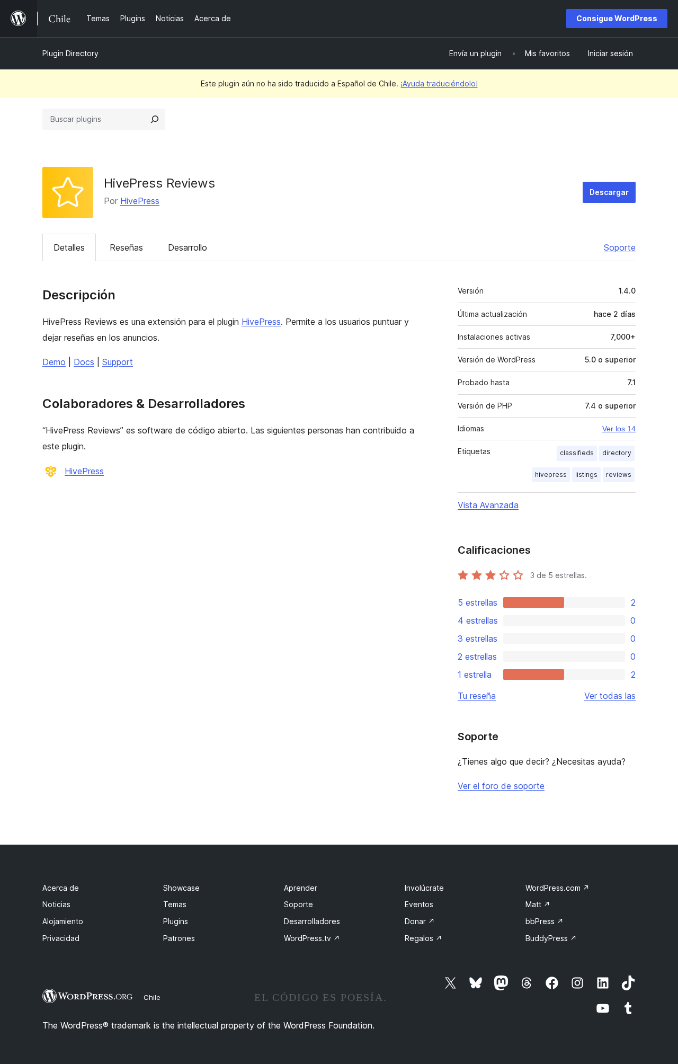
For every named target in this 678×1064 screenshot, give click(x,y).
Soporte (620, 247)
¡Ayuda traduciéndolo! (439, 83)
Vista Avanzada (488, 505)
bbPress (544, 921)
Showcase (181, 887)
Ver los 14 (619, 428)
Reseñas (126, 247)
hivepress (551, 474)
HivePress (139, 201)
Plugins (175, 921)
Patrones (179, 938)
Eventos (419, 904)
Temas (174, 904)
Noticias (56, 904)
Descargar (609, 192)
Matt (537, 904)
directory (616, 453)
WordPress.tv (312, 938)
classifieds (577, 453)
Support (117, 362)
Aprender (300, 887)
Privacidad (60, 938)
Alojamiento (62, 921)
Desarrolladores (312, 921)
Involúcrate (424, 887)
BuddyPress (551, 938)
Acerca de (60, 887)
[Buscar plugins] (154, 119)
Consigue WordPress (616, 18)
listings (586, 474)
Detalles (69, 247)
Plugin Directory (70, 53)
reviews (618, 474)
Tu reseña (477, 695)
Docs (84, 362)
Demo (54, 362)
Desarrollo (187, 247)
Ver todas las (610, 695)
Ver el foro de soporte (501, 786)
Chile (152, 997)
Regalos (423, 938)
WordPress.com (557, 887)
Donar (420, 921)
